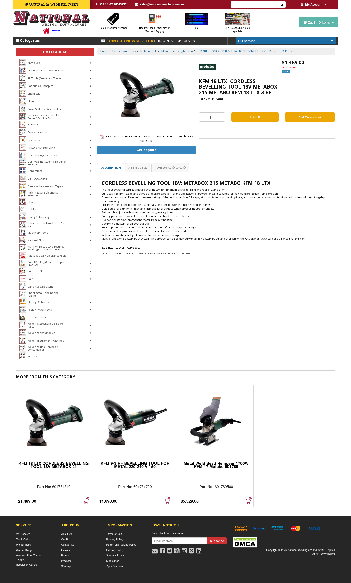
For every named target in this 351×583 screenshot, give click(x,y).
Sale (196, 27)
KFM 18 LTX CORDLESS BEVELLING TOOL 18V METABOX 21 (53, 464)
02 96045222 (113, 4)
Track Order (23, 539)
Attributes (137, 167)
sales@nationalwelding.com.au (162, 4)
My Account (313, 4)
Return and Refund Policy (121, 544)
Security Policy (115, 555)
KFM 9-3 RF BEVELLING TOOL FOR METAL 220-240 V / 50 (135, 464)
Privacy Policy (114, 539)
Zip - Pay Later (115, 566)
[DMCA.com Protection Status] (245, 542)
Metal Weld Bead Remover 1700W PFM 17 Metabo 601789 (216, 464)
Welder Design (24, 550)
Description (111, 167)
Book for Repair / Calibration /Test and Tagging (154, 29)
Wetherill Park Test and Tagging (29, 557)
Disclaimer (112, 561)
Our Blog (66, 539)
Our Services (246, 41)
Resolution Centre (26, 564)
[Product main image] (146, 94)
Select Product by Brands (113, 27)
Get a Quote (146, 150)
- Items (320, 22)
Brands (65, 555)
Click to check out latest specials (237, 29)
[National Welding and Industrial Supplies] (51, 19)
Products (66, 561)
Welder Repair (24, 544)
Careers (65, 550)
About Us (66, 534)
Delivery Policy (115, 550)
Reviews (161, 167)
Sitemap (66, 566)
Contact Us (67, 544)
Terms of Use (114, 534)
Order (255, 117)
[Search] (282, 4)
